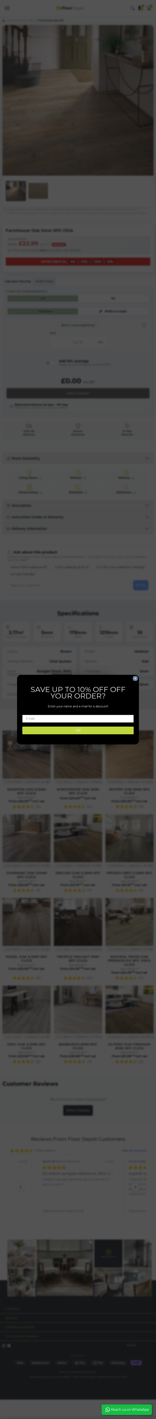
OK (78, 730)
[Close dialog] (135, 678)
